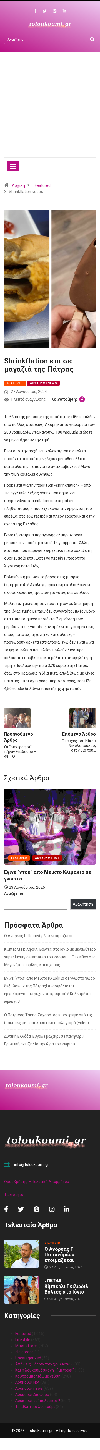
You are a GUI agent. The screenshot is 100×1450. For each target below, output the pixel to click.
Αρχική (18, 185)
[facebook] (35, 11)
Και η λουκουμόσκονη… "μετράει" (44, 1370)
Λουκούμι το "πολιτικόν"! (37, 1400)
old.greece (24, 1352)
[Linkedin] (64, 11)
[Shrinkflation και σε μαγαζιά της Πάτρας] (83, 399)
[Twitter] (45, 11)
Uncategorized (28, 1358)
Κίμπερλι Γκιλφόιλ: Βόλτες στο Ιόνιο (67, 1289)
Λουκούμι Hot (47, 858)
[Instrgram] (54, 11)
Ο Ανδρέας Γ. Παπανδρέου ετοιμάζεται (38, 936)
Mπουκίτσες (26, 1346)
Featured (43, 185)
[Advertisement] (50, 110)
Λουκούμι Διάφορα (32, 1394)
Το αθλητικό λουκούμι (35, 1406)
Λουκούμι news (43, 383)
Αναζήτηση (14, 893)
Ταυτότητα (13, 1194)
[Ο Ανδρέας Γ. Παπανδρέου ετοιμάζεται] (21, 1254)
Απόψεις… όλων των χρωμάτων (43, 1364)
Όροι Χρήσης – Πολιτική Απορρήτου (36, 1181)
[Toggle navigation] (13, 166)
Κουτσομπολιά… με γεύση (38, 1376)
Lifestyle (52, 1281)
